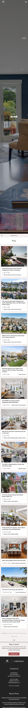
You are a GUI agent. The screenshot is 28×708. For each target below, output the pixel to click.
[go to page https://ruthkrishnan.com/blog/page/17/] (22, 633)
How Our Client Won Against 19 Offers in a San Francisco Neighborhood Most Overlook (14, 703)
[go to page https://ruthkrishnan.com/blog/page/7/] (10, 633)
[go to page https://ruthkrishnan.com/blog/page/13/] (17, 633)
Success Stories (22, 405)
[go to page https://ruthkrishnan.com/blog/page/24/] (15, 636)
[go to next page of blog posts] (16, 636)
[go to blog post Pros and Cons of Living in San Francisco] (14, 577)
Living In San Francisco (16, 274)
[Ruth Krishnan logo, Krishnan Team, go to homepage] (3, 2)
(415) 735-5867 (14, 679)
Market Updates (14, 437)
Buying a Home (7, 274)
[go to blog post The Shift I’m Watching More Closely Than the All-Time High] (14, 452)
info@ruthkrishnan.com (14, 682)
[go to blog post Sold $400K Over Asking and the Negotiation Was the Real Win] (14, 388)
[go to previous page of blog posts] (1, 633)
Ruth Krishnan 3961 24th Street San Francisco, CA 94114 (14, 674)
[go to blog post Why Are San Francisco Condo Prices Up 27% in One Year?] (14, 419)
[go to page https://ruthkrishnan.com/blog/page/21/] (11, 636)
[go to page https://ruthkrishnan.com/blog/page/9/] (12, 633)
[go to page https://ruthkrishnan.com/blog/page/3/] (5, 633)
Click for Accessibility (14, 686)
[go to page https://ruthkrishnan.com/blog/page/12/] (16, 633)
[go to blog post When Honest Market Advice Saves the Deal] (14, 548)
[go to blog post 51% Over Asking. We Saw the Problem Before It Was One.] (14, 482)
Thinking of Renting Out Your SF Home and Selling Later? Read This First (14, 698)
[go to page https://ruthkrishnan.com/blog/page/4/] (6, 633)
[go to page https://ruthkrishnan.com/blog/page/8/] (11, 633)
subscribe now (14, 654)
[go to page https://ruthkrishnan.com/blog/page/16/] (21, 633)
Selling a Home (15, 405)
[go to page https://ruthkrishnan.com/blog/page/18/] (23, 633)
